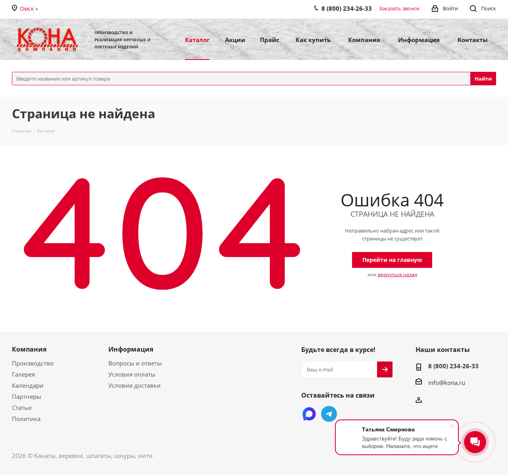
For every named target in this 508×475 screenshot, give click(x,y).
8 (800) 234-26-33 (453, 366)
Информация (130, 349)
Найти (483, 78)
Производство (33, 363)
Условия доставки (134, 385)
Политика (26, 419)
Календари (28, 385)
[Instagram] (309, 414)
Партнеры (26, 396)
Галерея (23, 374)
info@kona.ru (446, 383)
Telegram (329, 414)
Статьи (22, 408)
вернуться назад (397, 274)
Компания (29, 349)
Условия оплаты (132, 374)
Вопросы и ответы (135, 363)
